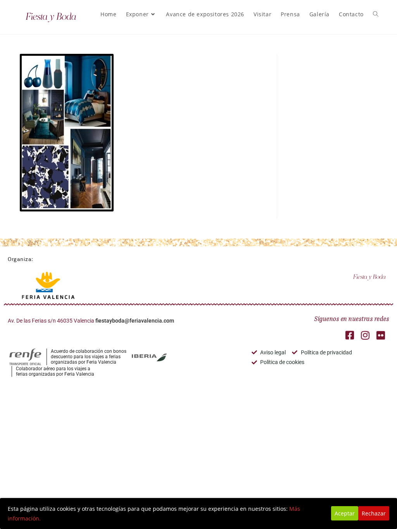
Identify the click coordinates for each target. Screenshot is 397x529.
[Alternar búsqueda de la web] (375, 14)
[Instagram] (365, 335)
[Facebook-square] (349, 335)
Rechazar (374, 513)
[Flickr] (380, 335)
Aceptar (345, 513)
